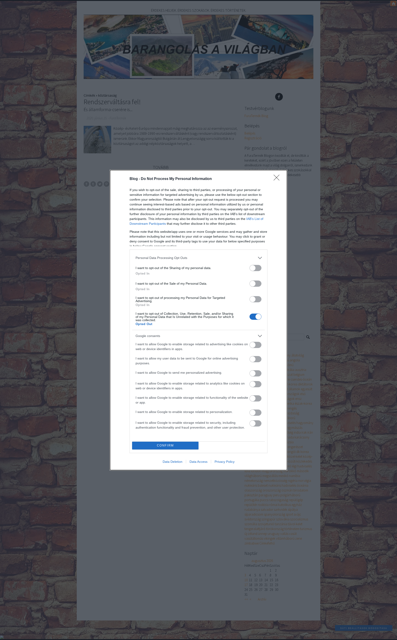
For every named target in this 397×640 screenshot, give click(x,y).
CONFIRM (165, 445)
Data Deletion (172, 461)
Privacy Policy (225, 461)
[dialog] (198, 320)
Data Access (198, 461)
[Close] (278, 179)
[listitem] (198, 257)
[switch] (255, 268)
